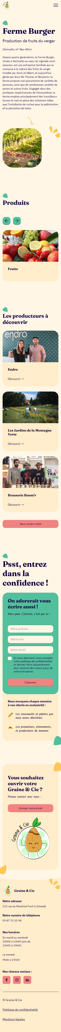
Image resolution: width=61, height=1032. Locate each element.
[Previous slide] (6, 221)
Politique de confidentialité (20, 1010)
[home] (6, 5)
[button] (55, 5)
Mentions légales (14, 1019)
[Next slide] (17, 221)
